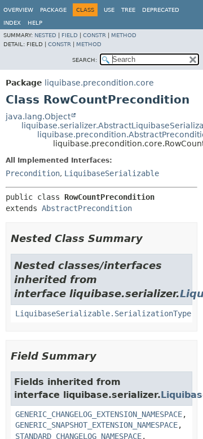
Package (53, 10)
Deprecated (160, 10)
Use (109, 10)
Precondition (33, 173)
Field (69, 35)
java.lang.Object (38, 116)
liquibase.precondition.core (99, 82)
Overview (18, 10)
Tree (128, 10)
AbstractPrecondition (87, 208)
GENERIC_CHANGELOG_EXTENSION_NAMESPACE (98, 414)
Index (12, 23)
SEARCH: (84, 60)
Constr (94, 35)
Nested (45, 35)
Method (123, 35)
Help (35, 23)
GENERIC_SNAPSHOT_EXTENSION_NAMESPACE (96, 424)
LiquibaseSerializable (111, 173)
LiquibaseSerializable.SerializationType (103, 313)
